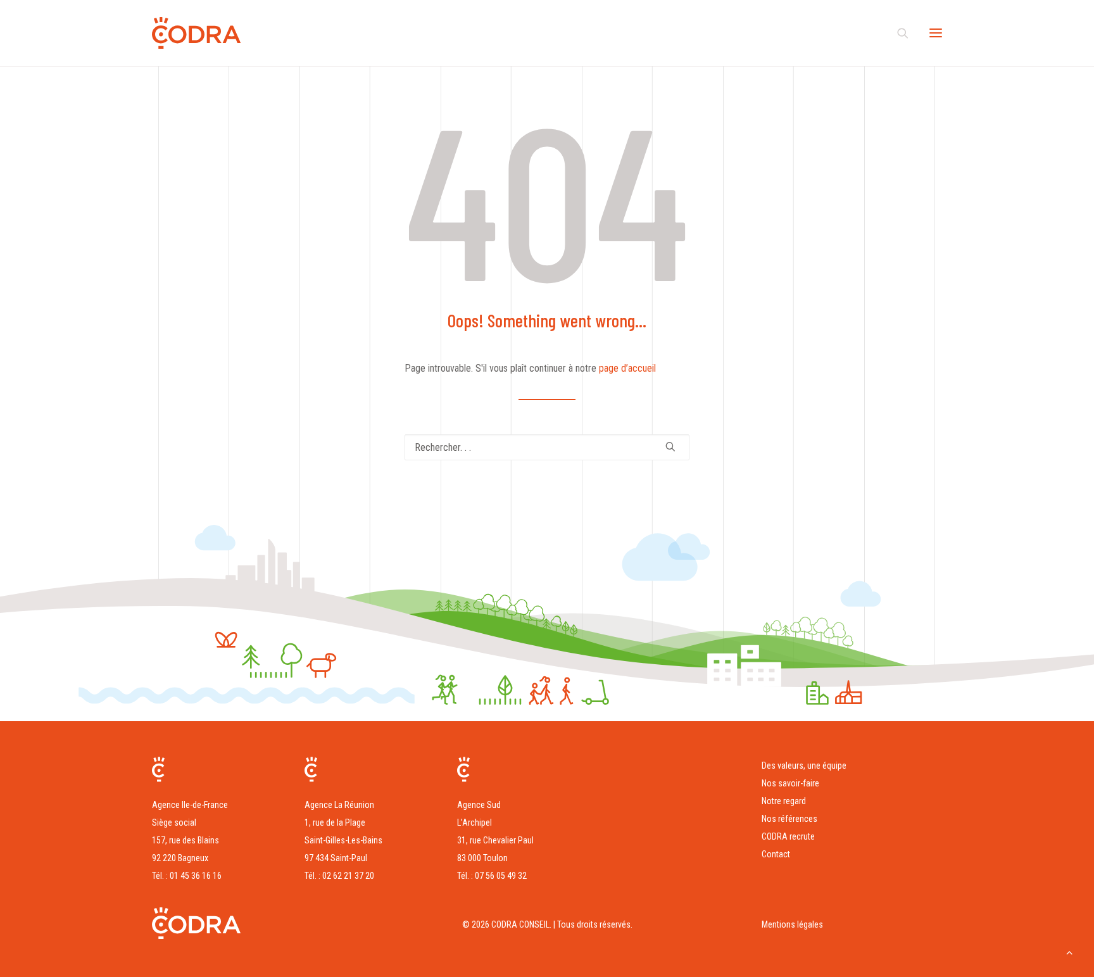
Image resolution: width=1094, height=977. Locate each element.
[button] (936, 33)
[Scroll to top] (1069, 951)
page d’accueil (627, 368)
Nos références (789, 819)
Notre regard (784, 801)
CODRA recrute (788, 836)
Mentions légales (792, 924)
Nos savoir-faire (790, 783)
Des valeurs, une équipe (804, 765)
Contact (776, 854)
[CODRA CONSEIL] (196, 33)
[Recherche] (897, 33)
